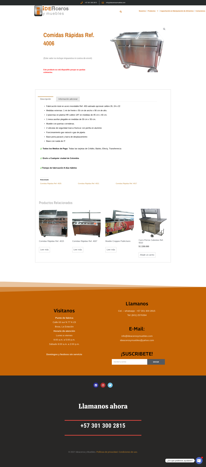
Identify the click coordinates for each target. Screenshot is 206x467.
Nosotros (142, 11)
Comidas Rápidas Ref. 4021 (88, 183)
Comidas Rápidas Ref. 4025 (50, 183)
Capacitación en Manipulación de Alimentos (177, 11)
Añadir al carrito (147, 255)
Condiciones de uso (128, 452)
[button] (121, 11)
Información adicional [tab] (67, 99)
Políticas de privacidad (107, 452)
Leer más (44, 250)
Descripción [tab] (45, 99)
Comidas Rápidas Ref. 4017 (126, 183)
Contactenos (200, 11)
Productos (151, 11)
